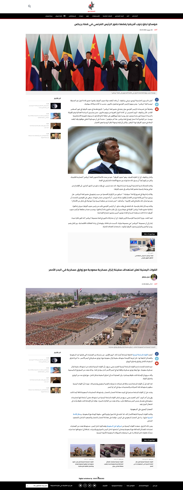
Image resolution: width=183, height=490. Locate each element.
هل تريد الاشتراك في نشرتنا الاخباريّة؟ (61, 485)
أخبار (128, 16)
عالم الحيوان (59, 16)
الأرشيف (105, 485)
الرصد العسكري (119, 16)
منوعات (81, 16)
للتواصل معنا (131, 485)
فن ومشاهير (72, 16)
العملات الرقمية (107, 16)
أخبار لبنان (135, 16)
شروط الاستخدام (143, 485)
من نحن (155, 485)
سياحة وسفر (48, 16)
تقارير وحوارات (96, 16)
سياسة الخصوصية (117, 485)
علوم (87, 16)
